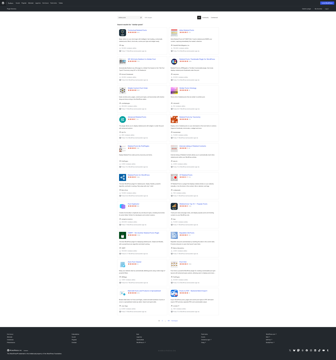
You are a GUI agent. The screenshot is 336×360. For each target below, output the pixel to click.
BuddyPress (270, 342)
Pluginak (74, 339)
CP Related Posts (185, 175)
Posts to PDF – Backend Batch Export (193, 291)
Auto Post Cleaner (134, 262)
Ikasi (137, 334)
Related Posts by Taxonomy (189, 117)
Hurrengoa (174, 320)
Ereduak (74, 342)
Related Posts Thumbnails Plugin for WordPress (197, 59)
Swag (203, 342)
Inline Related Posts (186, 30)
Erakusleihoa (75, 334)
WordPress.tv (141, 342)
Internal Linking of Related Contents (192, 146)
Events (203, 337)
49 (169, 321)
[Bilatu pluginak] (141, 17)
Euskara (26, 350)
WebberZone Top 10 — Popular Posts (193, 204)
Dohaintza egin (206, 339)
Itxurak (74, 337)
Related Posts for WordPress (139, 175)
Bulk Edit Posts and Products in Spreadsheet (144, 291)
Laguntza (139, 337)
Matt (268, 337)
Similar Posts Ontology (187, 88)
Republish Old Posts (186, 233)
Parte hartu (204, 334)
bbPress (269, 339)
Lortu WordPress (327, 3)
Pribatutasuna (11, 342)
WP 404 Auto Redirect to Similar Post (142, 59)
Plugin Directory (11, 9)
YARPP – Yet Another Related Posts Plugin (143, 233)
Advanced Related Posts (137, 117)
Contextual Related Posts (137, 30)
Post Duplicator (133, 204)
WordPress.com (271, 334)
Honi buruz (10, 334)
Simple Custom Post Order (138, 88)
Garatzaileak (140, 339)
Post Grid (182, 262)
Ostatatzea (10, 339)
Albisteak (9, 337)
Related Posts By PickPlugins (138, 146)
